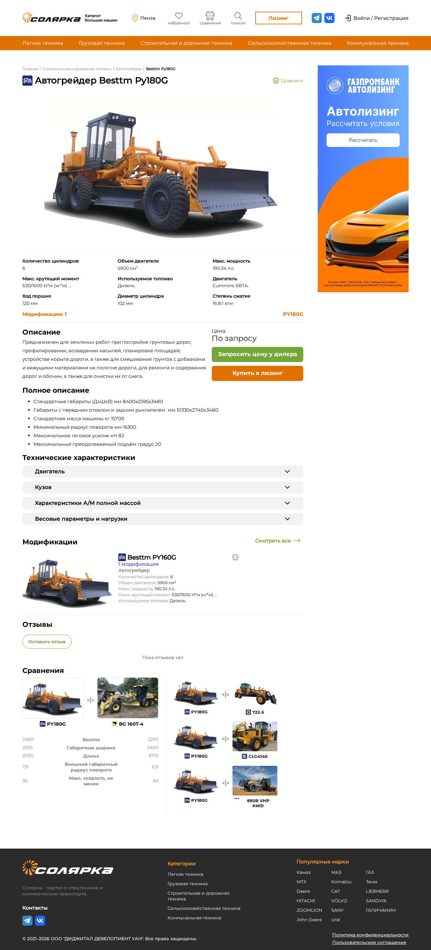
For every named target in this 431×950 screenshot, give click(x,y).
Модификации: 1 (44, 314)
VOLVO (339, 901)
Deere (303, 891)
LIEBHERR (377, 891)
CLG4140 (258, 756)
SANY (337, 910)
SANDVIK (376, 901)
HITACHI (306, 901)
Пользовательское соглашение (369, 942)
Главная (30, 68)
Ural (335, 920)
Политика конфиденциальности (370, 935)
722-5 (258, 712)
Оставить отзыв (47, 641)
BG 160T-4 (131, 724)
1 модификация (138, 564)
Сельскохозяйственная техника (289, 43)
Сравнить (292, 80)
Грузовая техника (102, 43)
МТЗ (301, 882)
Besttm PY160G (151, 557)
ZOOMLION (309, 910)
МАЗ (336, 872)
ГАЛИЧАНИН (381, 910)
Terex (371, 882)
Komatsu (341, 882)
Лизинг (278, 18)
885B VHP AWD (258, 803)
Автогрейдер (129, 68)
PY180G (293, 314)
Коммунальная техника (378, 43)
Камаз (303, 872)
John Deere (309, 920)
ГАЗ (370, 872)
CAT (335, 891)
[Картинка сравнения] (235, 557)
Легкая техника (42, 43)
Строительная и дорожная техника (186, 43)
